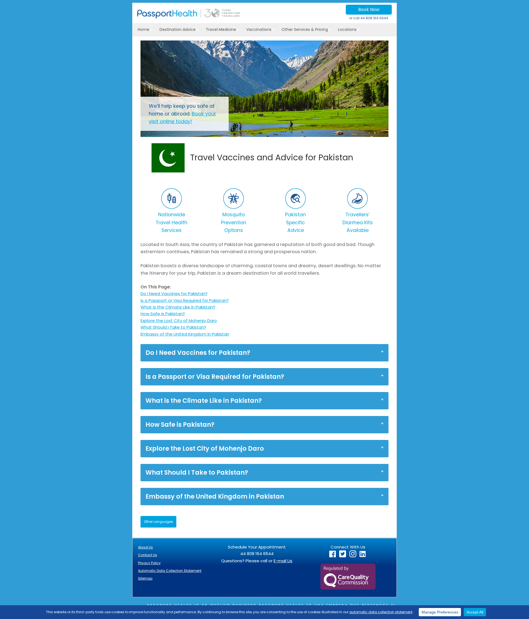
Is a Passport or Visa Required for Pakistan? (185, 300)
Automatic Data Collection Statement (169, 570)
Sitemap (145, 578)
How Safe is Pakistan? (163, 314)
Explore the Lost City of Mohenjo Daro (179, 320)
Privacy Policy (149, 563)
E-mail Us (283, 561)
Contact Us (147, 555)
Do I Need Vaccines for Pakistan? (174, 293)
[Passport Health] (188, 17)
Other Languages (158, 521)
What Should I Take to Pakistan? (173, 327)
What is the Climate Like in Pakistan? (178, 307)
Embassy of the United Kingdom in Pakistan (185, 334)
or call (368, 18)
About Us (145, 547)
